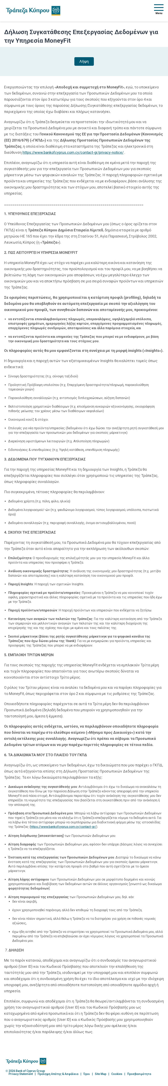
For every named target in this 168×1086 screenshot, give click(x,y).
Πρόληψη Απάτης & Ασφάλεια (58, 1074)
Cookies (116, 1074)
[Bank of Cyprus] (33, 10)
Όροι (86, 1074)
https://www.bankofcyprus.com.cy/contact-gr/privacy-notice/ (73, 152)
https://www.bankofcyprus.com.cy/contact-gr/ (63, 827)
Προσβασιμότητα (139, 1074)
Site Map (100, 1074)
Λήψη (84, 61)
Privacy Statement (21, 1074)
